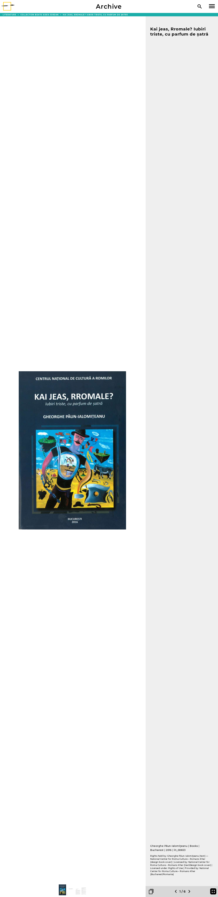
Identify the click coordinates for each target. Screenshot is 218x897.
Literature (10, 15)
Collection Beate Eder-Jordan (40, 15)
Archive (109, 6)
